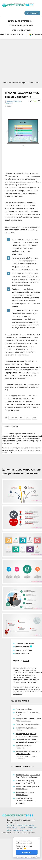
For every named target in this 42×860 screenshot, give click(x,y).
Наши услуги (12, 828)
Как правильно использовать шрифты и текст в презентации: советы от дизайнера (28, 755)
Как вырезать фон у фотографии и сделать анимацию (25, 800)
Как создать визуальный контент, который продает (27, 735)
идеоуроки (32, 828)
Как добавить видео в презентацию (25, 793)
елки (28, 418)
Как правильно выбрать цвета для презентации (28, 719)
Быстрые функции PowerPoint (28, 724)
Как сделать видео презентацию (23, 746)
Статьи (22, 828)
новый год (13, 418)
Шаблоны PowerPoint (14, 101)
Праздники (8, 103)
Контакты (10, 825)
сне (34, 418)
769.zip (15, 426)
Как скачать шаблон (24, 709)
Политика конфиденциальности (19, 830)
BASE (20, 4)
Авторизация (32, 13)
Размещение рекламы (25, 825)
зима (22, 418)
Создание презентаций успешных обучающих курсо (28, 740)
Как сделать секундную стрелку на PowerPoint (26, 781)
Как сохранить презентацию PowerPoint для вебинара (28, 775)
